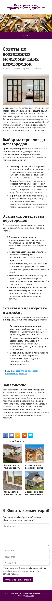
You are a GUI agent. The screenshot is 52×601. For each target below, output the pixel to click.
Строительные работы (21, 69)
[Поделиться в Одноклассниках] (17, 435)
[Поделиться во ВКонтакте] (11, 435)
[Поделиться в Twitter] (30, 435)
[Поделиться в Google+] (24, 435)
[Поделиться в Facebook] (5, 435)
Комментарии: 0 (39, 69)
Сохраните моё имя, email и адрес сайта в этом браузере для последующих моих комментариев (24, 571)
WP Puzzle (29, 595)
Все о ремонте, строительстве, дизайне (26, 6)
